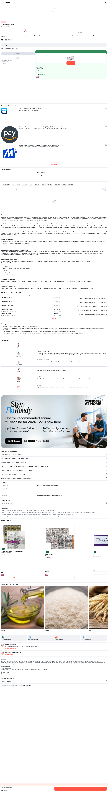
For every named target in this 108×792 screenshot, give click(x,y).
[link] (7, 3)
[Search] (101, 2)
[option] (6, 184)
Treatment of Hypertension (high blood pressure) (15, 241)
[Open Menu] (2, 2)
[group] (54, 10)
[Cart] (105, 2)
